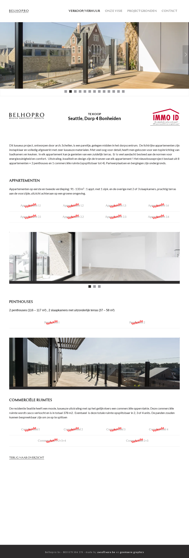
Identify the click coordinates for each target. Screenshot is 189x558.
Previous (3, 54)
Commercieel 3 (116, 429)
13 (123, 91)
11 (113, 91)
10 (109, 91)
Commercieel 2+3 (137, 440)
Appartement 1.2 (73, 205)
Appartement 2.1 (30, 217)
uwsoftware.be (106, 552)
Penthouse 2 (137, 322)
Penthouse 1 (51, 322)
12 (118, 91)
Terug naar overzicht (26, 457)
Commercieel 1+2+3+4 (52, 440)
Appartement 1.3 (116, 205)
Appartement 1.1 (30, 205)
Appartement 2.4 (158, 217)
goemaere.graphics (132, 552)
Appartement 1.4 (158, 205)
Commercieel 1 (30, 429)
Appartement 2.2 (73, 217)
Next (186, 54)
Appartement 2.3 (115, 217)
